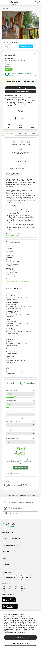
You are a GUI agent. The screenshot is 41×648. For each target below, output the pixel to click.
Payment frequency (12, 438)
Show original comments (13, 175)
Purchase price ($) (12, 390)
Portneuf (7, 487)
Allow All (20, 637)
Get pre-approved (20, 467)
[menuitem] (20, 532)
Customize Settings (20, 643)
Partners (5, 565)
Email (26, 577)
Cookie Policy (21, 632)
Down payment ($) (12, 401)
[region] (20, 629)
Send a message (21, 88)
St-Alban (26, 485)
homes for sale (16, 485)
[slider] (15, 397)
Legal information (11, 473)
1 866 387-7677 (11, 577)
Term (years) (10, 430)
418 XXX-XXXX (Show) (21, 91)
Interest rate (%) (11, 411)
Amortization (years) (13, 421)
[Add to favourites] (35, 54)
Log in (37, 3)
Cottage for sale (10, 58)
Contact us (6, 573)
